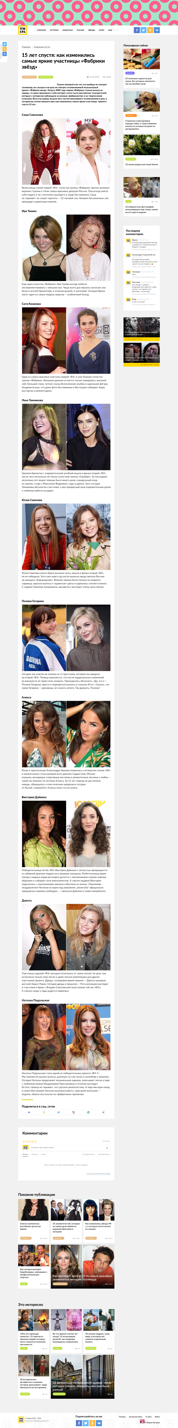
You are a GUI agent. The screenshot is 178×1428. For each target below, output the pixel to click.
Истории (54, 30)
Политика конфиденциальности (36, 1421)
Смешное (41, 30)
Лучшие (34, 1154)
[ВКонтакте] (4, 54)
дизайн (130, 73)
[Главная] (22, 30)
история (25, 1394)
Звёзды (91, 30)
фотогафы (91, 1348)
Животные (67, 30)
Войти (157, 1417)
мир (128, 201)
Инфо (101, 30)
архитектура (59, 1394)
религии (57, 1348)
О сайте (149, 1417)
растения (131, 159)
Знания (80, 30)
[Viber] (73, 1112)
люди (24, 1284)
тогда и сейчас (46, 77)
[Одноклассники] (4, 49)
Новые (25, 1154)
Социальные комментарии (98, 1174)
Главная (26, 47)
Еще (110, 30)
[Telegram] (103, 1112)
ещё (148, 291)
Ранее (43, 1154)
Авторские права (135, 1417)
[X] (4, 44)
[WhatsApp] (88, 1112)
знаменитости (42, 47)
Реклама (122, 1417)
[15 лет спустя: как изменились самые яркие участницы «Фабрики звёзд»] (66, 151)
